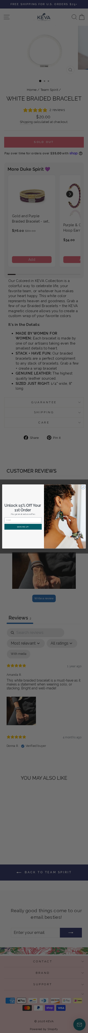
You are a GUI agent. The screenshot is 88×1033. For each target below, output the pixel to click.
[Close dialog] (83, 487)
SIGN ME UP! (23, 527)
